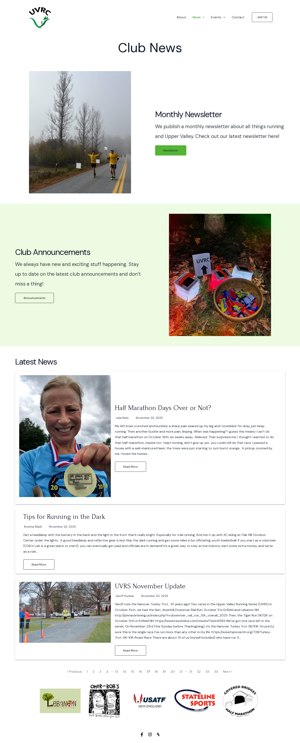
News (197, 17)
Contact (238, 17)
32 (199, 671)
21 (181, 671)
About (181, 17)
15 (132, 671)
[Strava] (158, 734)
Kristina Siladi (33, 526)
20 (173, 671)
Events (216, 17)
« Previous (74, 671)
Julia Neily (122, 418)
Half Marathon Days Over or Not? (163, 408)
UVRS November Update (150, 586)
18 (156, 671)
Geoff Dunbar (125, 596)
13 (116, 671)
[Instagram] (150, 734)
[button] (203, 17)
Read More (130, 467)
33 (207, 671)
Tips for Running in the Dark (64, 517)
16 (140, 671)
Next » (227, 671)
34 (216, 671)
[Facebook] (142, 734)
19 (164, 671)
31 (190, 671)
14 (124, 671)
